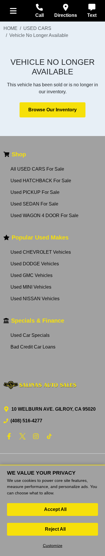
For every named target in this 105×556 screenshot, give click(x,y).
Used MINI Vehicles (30, 287)
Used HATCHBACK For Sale (40, 180)
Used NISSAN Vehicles (35, 298)
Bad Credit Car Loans (32, 346)
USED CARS (37, 28)
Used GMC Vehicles (31, 275)
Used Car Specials (30, 335)
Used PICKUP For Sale (35, 192)
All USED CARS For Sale (37, 169)
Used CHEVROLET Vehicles (40, 252)
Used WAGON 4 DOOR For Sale (44, 215)
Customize (52, 545)
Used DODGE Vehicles (34, 263)
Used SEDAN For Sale (34, 203)
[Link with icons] (10, 436)
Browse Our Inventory (52, 109)
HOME (11, 28)
